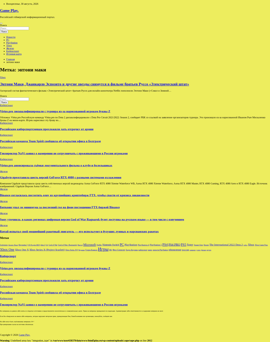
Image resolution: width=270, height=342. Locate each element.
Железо (10, 48)
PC (7, 40)
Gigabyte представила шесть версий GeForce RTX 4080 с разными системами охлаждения (60, 177)
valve (245, 245)
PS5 (183, 244)
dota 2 (42, 245)
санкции (193, 250)
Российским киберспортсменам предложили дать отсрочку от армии (46, 129)
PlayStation (12, 42)
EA (47, 245)
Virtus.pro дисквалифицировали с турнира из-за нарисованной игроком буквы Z (55, 111)
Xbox (9, 45)
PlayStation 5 (156, 245)
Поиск (3, 25)
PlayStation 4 (143, 245)
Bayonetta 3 (23, 245)
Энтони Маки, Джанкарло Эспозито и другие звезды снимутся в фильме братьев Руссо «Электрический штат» (94, 84)
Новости (10, 37)
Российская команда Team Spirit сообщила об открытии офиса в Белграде (50, 141)
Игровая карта (14, 54)
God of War (53, 245)
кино (150, 250)
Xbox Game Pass (261, 245)
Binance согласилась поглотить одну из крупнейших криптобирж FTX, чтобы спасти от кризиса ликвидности (74, 195)
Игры (103, 249)
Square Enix (198, 245)
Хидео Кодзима (132, 250)
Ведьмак (81, 250)
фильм (203, 250)
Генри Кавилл (91, 250)
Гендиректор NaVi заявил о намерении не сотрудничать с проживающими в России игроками (64, 153)
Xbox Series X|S (71, 250)
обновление (175, 249)
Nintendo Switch (110, 244)
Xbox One (7, 249)
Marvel (80, 245)
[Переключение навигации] (1, 23)
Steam (206, 245)
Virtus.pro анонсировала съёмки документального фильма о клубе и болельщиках (56, 165)
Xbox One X (22, 249)
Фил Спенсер (118, 250)
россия (185, 250)
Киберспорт (12, 51)
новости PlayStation (160, 250)
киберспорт (142, 250)
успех (198, 250)
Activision (4, 245)
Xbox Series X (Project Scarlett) (47, 249)
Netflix (99, 245)
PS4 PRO (174, 244)
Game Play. (9, 10)
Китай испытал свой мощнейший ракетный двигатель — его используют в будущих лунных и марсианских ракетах (79, 231)
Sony (190, 244)
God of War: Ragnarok (67, 245)
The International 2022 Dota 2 (226, 244)
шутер (209, 250)
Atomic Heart (13, 245)
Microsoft (89, 244)
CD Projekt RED (34, 245)
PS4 (165, 244)
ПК (110, 250)
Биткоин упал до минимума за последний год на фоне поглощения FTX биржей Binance (60, 207)
